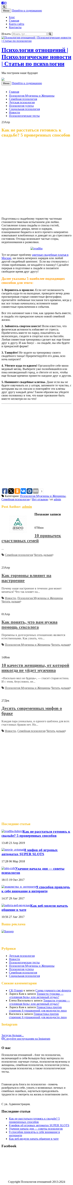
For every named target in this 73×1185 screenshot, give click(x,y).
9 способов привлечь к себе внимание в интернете (35, 889)
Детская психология (22, 102)
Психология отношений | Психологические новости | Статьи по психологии (36, 57)
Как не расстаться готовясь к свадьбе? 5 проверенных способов (35, 834)
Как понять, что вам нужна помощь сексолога (29, 624)
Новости (14, 112)
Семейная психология (23, 99)
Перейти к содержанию (27, 10)
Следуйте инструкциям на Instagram (27, 1038)
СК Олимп (16, 990)
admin (57, 499)
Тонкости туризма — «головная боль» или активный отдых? (36, 995)
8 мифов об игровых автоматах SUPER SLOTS (29, 852)
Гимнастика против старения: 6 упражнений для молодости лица (38, 1009)
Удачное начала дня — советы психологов (36, 1128)
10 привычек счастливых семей (31, 538)
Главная (14, 20)
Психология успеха (21, 105)
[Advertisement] (36, 177)
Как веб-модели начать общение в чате (34, 1138)
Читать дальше (43, 554)
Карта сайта (16, 24)
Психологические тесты (24, 115)
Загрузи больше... (12, 1035)
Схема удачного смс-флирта (53, 990)
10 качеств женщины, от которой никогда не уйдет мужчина (35, 668)
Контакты (15, 27)
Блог (12, 17)
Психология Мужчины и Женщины (31, 95)
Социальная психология (24, 109)
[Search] (50, 34)
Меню (6, 10)
